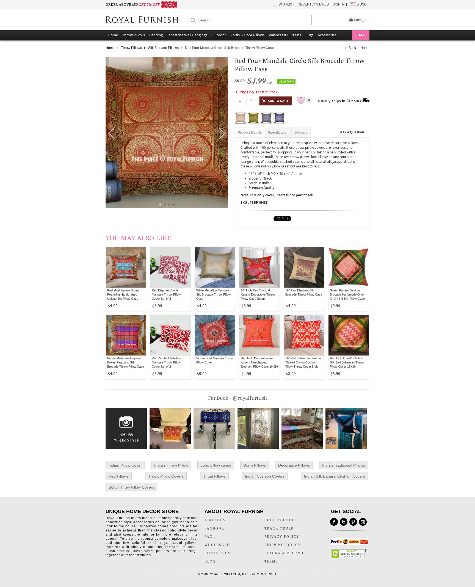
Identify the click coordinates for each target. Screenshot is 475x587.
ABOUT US (215, 520)
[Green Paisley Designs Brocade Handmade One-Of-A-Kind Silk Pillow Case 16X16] (348, 267)
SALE (361, 34)
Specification (278, 132)
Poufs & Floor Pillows (247, 34)
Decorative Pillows (294, 465)
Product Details (250, 132)
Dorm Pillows (254, 465)
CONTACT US (218, 553)
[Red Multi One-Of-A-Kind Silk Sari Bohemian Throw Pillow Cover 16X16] (348, 335)
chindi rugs (157, 543)
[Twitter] (343, 522)
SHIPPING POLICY (282, 545)
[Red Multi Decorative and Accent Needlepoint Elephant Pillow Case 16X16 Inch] (259, 335)
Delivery (301, 132)
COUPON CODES (280, 520)
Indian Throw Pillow (171, 465)
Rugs (309, 34)
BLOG (210, 561)
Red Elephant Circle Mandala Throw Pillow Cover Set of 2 (166, 294)
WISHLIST (286, 4)
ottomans (124, 551)
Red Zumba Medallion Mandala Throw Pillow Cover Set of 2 (166, 362)
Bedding (156, 34)
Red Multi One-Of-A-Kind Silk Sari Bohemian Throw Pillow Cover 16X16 (347, 362)
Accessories (327, 34)
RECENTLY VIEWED (313, 4)
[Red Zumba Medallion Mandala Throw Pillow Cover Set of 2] (170, 335)
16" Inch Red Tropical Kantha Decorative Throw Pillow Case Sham (258, 294)
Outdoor (219, 34)
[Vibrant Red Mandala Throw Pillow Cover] (215, 335)
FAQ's (210, 537)
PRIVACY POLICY (281, 537)
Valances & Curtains (285, 34)
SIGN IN (339, 4)
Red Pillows (119, 476)
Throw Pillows (133, 34)
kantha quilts (175, 547)
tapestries (113, 547)
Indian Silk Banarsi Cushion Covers (334, 476)
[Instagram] (363, 522)
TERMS (271, 561)
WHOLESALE (217, 545)
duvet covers (143, 551)
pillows (191, 543)
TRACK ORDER (279, 528)
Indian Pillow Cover (125, 465)
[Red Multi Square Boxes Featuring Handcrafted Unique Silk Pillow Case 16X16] (126, 267)
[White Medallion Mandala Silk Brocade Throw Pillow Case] (215, 267)
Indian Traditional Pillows (343, 465)
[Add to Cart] (276, 100)
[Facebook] (334, 522)
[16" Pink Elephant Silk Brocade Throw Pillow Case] (304, 267)
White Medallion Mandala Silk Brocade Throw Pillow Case (213, 294)
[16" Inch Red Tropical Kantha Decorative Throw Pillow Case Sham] (259, 267)
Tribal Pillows (214, 476)
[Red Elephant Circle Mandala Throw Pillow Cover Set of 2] (170, 267)
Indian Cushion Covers (265, 476)
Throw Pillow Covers (166, 476)
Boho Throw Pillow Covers (131, 487)
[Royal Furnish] (147, 20)
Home (113, 34)
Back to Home (359, 48)
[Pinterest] (353, 522)
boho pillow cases (215, 465)
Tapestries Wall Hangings (187, 34)
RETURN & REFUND (283, 553)
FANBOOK (215, 528)
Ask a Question (352, 132)
